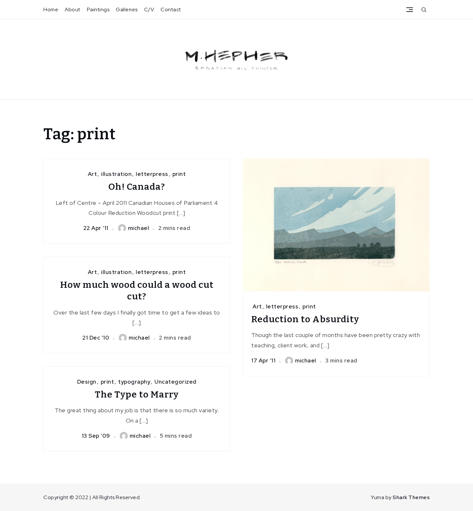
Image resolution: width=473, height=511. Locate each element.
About (72, 9)
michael (138, 228)
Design (87, 381)
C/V (149, 9)
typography (134, 381)
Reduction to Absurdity (305, 319)
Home (50, 9)
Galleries (127, 9)
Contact (171, 9)
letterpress (152, 174)
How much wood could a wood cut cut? (137, 290)
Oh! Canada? (136, 186)
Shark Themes (411, 497)
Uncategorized (175, 381)
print (179, 174)
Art (92, 174)
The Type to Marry (137, 394)
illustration (116, 174)
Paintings (98, 9)
